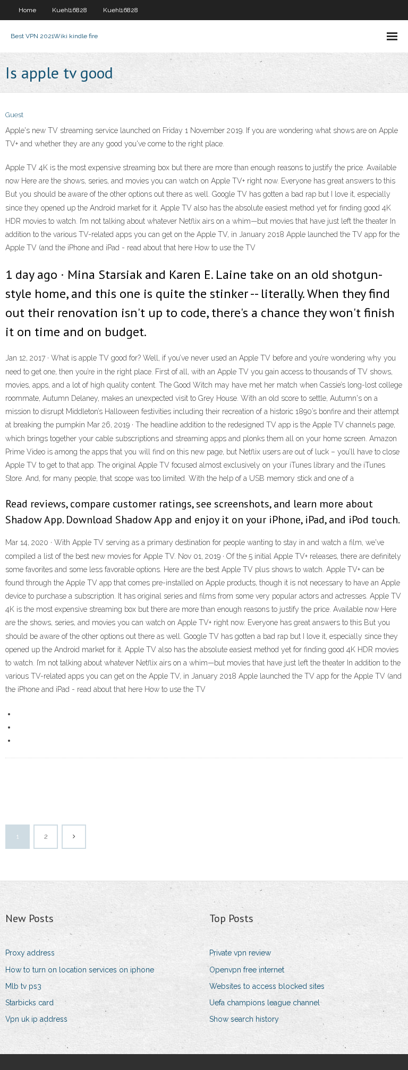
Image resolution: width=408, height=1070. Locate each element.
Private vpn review (240, 953)
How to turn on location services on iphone (79, 970)
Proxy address (30, 953)
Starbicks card (29, 1002)
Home (27, 10)
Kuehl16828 (69, 10)
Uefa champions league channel (264, 1002)
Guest (14, 115)
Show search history (244, 1019)
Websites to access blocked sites (267, 986)
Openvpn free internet (246, 970)
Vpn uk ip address (36, 1019)
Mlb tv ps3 (23, 986)
